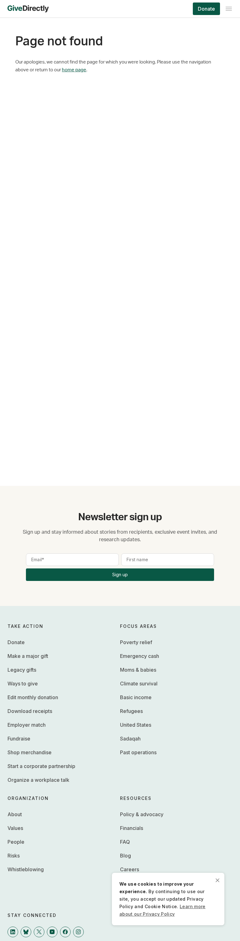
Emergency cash (139, 656)
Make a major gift (28, 656)
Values (15, 828)
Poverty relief (136, 642)
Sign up (120, 574)
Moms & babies (138, 670)
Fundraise (19, 738)
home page (74, 70)
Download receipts (30, 711)
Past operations (138, 752)
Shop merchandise (30, 752)
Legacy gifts (22, 670)
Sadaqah (130, 738)
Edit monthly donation (33, 697)
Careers (129, 869)
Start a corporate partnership (41, 766)
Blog (125, 855)
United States (135, 725)
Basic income (136, 697)
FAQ (125, 842)
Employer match (27, 725)
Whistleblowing (26, 869)
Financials (131, 828)
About (15, 814)
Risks (14, 855)
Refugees (131, 711)
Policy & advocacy (141, 814)
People (16, 842)
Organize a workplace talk (38, 780)
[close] (217, 879)
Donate (206, 9)
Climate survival (139, 683)
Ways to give (23, 683)
